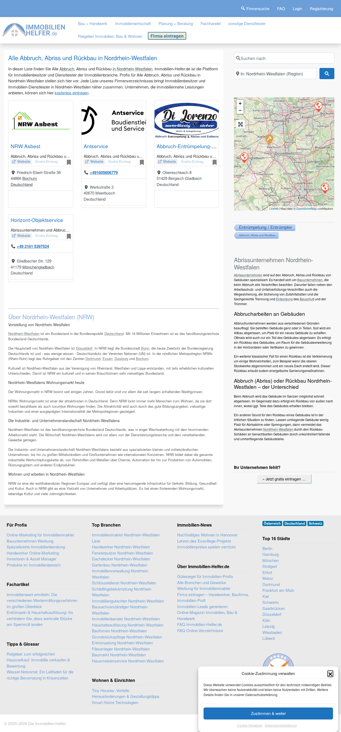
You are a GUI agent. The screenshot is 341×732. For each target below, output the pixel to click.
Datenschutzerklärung (281, 725)
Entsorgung (284, 299)
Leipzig (268, 626)
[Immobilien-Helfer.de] (34, 29)
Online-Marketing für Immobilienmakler (40, 534)
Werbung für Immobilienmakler (203, 588)
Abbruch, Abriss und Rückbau (257, 235)
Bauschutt (307, 299)
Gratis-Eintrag (46, 161)
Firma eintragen (167, 36)
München (270, 560)
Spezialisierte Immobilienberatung (36, 546)
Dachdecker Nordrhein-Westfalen (121, 558)
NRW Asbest (25, 145)
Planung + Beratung (176, 23)
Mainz (267, 578)
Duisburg (121, 358)
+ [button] (240, 103)
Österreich (272, 523)
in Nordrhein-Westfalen (132, 68)
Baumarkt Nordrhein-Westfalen (119, 654)
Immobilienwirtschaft (133, 23)
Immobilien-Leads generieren (202, 606)
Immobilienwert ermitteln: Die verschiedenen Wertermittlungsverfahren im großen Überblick (42, 600)
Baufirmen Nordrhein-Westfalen (119, 630)
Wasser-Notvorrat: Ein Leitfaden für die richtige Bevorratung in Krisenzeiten (40, 675)
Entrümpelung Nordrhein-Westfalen (122, 642)
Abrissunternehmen (248, 275)
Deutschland (22, 184)
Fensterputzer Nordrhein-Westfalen (122, 553)
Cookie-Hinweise (249, 725)
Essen (107, 358)
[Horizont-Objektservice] (244, 157)
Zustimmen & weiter (268, 713)
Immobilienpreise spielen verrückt (206, 546)
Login (297, 8)
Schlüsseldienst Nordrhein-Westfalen (124, 582)
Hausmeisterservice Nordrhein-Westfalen (128, 661)
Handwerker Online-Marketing (33, 553)
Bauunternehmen (310, 279)
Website (23, 161)
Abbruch (66, 68)
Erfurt (267, 572)
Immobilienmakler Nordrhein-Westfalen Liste (126, 538)
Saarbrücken (273, 608)
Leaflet (273, 208)
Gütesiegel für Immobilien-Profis (205, 576)
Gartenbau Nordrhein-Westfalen (119, 565)
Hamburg (270, 554)
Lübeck (268, 638)
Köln (266, 620)
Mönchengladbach (38, 267)
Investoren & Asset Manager (31, 558)
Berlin (267, 548)
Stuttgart (269, 566)
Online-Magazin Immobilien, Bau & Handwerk (207, 615)
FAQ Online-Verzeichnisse (200, 630)
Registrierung (321, 8)
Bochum (29, 178)
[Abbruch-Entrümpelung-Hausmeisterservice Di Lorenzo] (324, 188)
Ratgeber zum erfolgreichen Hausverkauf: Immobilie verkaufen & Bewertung (38, 660)
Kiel (265, 596)
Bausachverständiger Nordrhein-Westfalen (120, 610)
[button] (330, 673)
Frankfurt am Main (278, 590)
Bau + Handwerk (92, 23)
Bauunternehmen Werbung (30, 541)
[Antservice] (269, 139)
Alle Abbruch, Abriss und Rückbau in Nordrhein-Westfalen (82, 57)
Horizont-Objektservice (37, 219)
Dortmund (93, 358)
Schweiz (315, 523)
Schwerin (270, 602)
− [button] (240, 110)
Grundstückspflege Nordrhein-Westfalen (127, 637)
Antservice (96, 145)
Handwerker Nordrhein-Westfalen (121, 546)
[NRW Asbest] (318, 106)
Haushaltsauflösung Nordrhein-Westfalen (127, 625)
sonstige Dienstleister (247, 23)
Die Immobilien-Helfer (47, 723)
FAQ (281, 8)
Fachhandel (211, 23)
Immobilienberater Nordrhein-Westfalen (126, 618)
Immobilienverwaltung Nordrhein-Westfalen (120, 574)
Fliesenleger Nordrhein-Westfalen (121, 649)
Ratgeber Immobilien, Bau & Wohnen (110, 36)
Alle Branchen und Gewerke (201, 582)
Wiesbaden (272, 632)
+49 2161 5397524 (33, 246)
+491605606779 (104, 172)
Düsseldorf (84, 348)
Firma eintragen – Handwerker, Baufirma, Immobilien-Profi (213, 597)
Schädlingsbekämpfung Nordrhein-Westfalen (122, 592)
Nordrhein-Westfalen (23, 333)
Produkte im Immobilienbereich (33, 565)
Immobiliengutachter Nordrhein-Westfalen (128, 601)
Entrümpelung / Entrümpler (265, 227)
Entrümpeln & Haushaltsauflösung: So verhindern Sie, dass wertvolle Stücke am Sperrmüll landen (40, 618)
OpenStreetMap (306, 208)
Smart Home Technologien (115, 702)
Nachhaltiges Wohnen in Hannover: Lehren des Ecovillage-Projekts (207, 538)
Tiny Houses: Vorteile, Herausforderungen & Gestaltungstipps (126, 693)
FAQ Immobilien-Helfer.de (199, 624)
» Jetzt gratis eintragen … (284, 479)
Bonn (145, 348)
